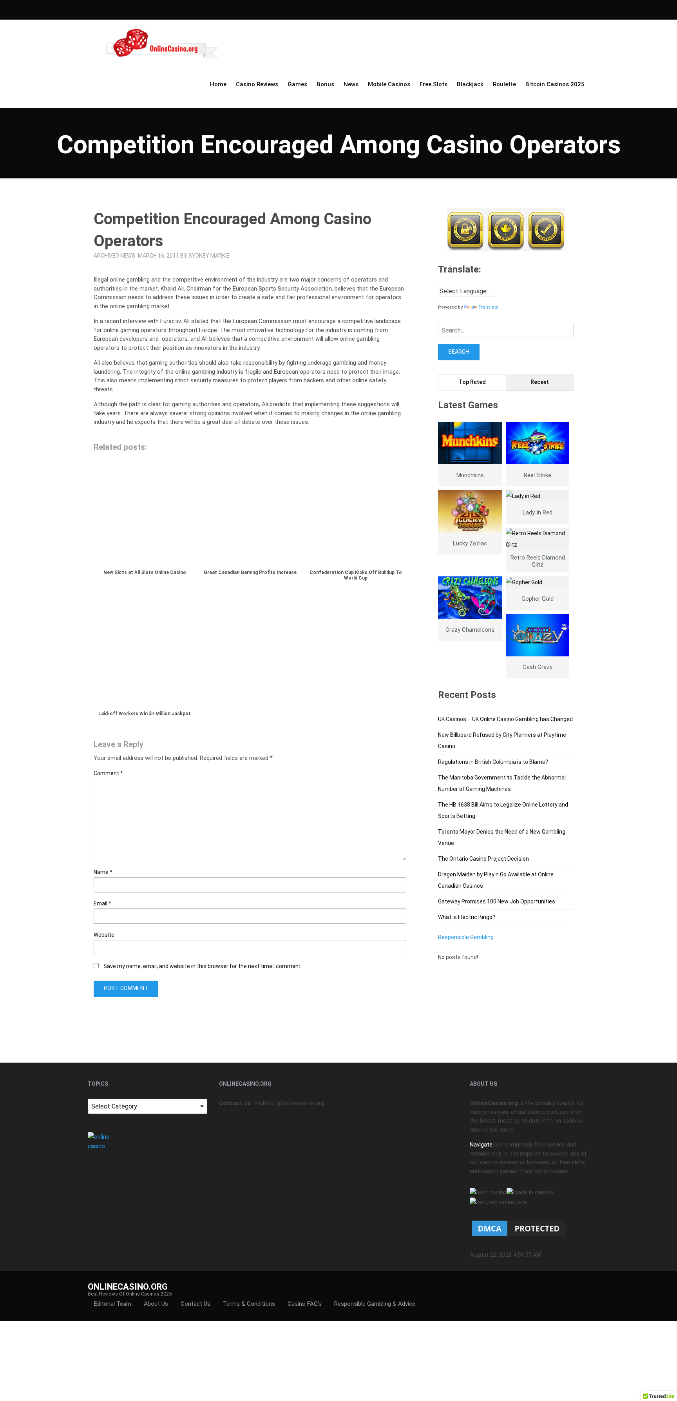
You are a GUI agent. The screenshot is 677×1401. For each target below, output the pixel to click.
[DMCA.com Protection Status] (519, 1228)
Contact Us (195, 1303)
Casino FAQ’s (305, 1303)
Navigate (481, 1144)
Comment (108, 773)
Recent (539, 382)
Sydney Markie (209, 256)
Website (104, 935)
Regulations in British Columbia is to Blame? (493, 762)
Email (102, 903)
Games (297, 84)
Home (218, 84)
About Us (156, 1303)
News (351, 84)
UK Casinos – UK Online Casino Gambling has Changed (505, 719)
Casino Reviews (257, 84)
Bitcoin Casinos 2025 (555, 84)
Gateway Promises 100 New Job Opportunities (496, 901)
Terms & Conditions (249, 1303)
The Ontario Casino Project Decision (483, 859)
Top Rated (472, 382)
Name (103, 872)
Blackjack (470, 84)
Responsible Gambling (466, 937)
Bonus (325, 84)
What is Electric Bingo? (466, 917)
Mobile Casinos (389, 84)
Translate (488, 307)
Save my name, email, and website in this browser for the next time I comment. (202, 966)
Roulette (504, 84)
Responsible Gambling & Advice (374, 1303)
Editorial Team (112, 1303)
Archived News (114, 256)
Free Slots (433, 84)
